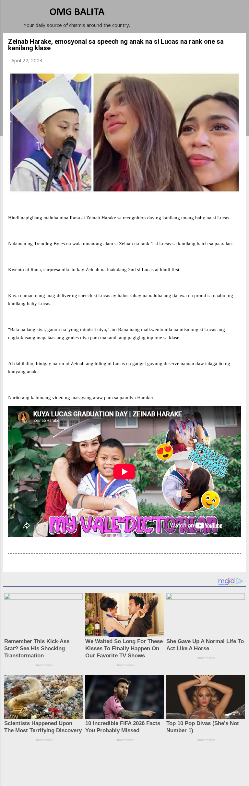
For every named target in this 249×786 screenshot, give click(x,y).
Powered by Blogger (128, 760)
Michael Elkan (140, 773)
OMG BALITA (77, 12)
